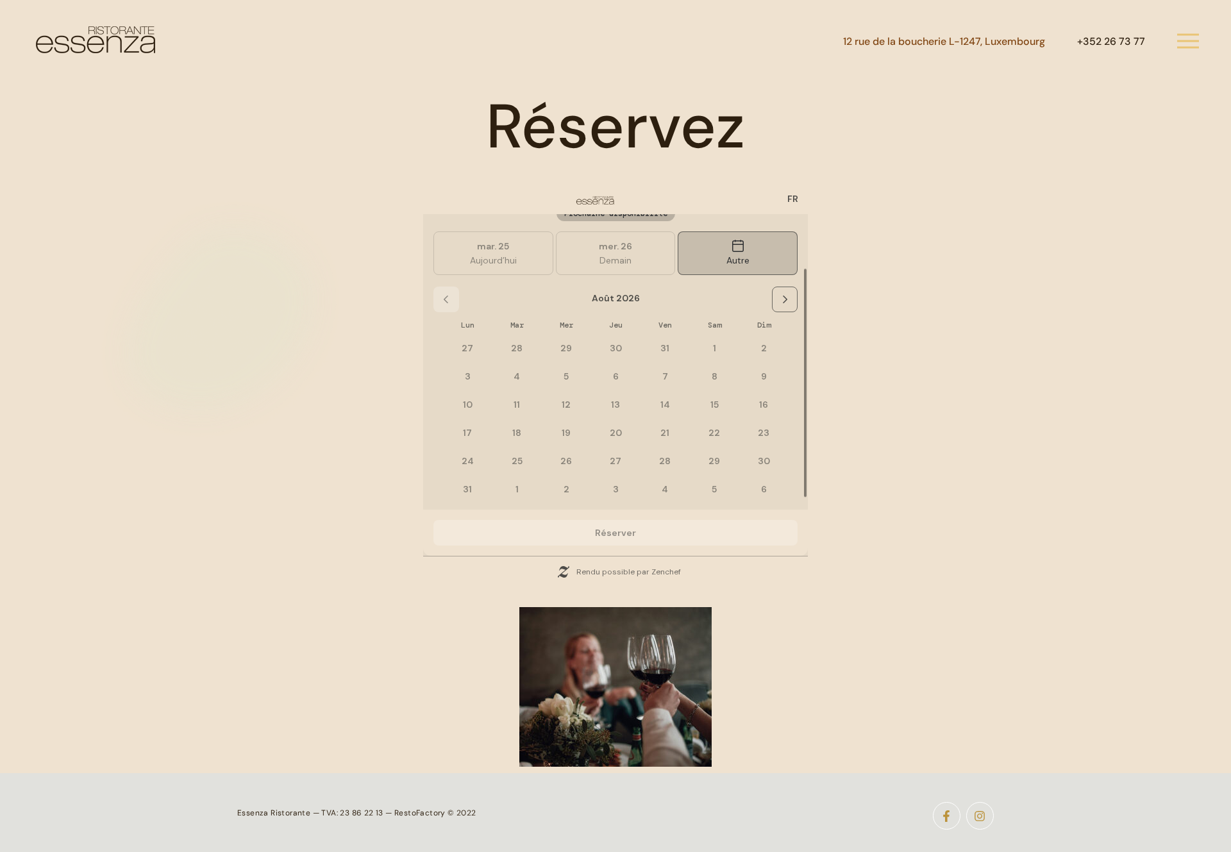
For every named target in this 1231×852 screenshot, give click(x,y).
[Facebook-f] (946, 816)
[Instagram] (980, 816)
